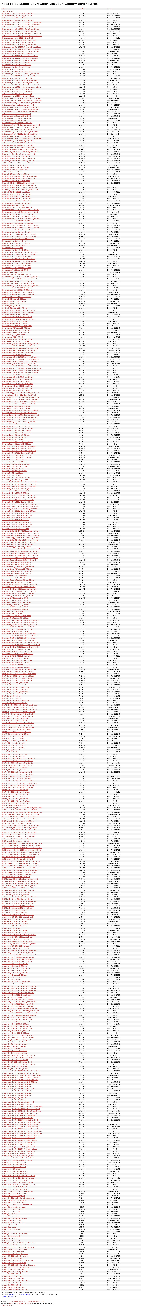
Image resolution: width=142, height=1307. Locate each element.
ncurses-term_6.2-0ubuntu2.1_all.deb (14, 1164)
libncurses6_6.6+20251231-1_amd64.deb (16, 513)
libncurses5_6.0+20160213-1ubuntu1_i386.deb (18, 453)
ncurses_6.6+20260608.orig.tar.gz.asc (15, 1289)
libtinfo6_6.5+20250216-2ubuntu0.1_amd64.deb (18, 781)
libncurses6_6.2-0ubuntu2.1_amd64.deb (16, 464)
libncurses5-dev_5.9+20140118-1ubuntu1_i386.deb (19, 413)
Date (108, 9)
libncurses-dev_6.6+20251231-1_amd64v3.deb (18, 377)
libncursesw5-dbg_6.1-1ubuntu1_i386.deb (16, 547)
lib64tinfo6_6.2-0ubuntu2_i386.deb (14, 303)
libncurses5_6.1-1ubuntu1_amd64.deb (15, 459)
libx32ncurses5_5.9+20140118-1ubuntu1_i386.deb (19, 828)
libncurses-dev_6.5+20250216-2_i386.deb (16, 355)
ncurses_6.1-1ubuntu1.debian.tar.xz (14, 1209)
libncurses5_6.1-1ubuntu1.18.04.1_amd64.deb (18, 455)
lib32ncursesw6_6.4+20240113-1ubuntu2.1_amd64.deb (21, 125)
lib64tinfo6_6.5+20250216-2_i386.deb (15, 314)
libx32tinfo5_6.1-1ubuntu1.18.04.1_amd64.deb (18, 906)
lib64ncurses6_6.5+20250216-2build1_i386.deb (18, 259)
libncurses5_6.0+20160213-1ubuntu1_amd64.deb (19, 451)
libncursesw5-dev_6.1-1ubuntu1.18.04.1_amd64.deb (20, 558)
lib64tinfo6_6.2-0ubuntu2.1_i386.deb (14, 301)
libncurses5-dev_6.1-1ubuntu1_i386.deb (16, 426)
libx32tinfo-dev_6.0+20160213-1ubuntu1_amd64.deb (20, 883)
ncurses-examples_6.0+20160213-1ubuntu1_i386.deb (20, 1077)
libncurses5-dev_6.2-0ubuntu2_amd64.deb (16, 433)
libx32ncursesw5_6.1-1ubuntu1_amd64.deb (17, 874)
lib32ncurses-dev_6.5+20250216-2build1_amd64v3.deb (21, 31)
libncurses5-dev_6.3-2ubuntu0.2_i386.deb (16, 444)
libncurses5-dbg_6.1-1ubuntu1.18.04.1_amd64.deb (19, 401)
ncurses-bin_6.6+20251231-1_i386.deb (15, 1024)
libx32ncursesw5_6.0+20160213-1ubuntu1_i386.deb (20, 868)
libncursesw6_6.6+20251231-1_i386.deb (16, 658)
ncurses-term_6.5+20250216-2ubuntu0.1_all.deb (18, 1184)
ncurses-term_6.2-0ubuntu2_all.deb (14, 1167)
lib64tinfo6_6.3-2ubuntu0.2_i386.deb (14, 308)
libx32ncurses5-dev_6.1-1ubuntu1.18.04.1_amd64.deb (20, 816)
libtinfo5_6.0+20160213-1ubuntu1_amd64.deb (18, 727)
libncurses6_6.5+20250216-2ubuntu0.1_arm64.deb (19, 509)
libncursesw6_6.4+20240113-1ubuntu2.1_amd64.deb (20, 620)
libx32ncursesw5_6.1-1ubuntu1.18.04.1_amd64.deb (19, 870)
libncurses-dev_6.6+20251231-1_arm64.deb (17, 379)
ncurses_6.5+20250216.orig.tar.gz (13, 1269)
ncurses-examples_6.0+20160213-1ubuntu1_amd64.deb (21, 1075)
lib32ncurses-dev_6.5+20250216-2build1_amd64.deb (20, 29)
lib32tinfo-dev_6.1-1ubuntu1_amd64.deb (16, 156)
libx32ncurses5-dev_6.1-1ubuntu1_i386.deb (17, 823)
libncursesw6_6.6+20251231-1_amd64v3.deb (17, 654)
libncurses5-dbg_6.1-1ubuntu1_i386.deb (16, 408)
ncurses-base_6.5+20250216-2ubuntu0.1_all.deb (19, 944)
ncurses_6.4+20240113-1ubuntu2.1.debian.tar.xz (18, 1243)
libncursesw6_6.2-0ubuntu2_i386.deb (15, 609)
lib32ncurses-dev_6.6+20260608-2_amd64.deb (18, 42)
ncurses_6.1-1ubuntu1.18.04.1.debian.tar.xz (17, 1205)
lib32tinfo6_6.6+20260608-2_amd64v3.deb (16, 198)
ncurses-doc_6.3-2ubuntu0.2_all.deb (14, 1053)
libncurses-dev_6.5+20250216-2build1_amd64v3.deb (20, 359)
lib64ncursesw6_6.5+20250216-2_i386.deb (17, 281)
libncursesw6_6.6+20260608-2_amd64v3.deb (17, 662)
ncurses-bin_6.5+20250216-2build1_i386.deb (17, 1006)
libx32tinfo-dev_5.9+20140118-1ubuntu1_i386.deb (19, 881)
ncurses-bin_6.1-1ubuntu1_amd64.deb (15, 964)
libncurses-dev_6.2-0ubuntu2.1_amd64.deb (17, 326)
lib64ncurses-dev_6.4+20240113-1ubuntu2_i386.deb (20, 212)
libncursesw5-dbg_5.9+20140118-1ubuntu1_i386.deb (20, 533)
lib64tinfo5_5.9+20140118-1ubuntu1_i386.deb (18, 292)
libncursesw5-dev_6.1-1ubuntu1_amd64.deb (17, 562)
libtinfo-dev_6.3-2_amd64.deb (12, 696)
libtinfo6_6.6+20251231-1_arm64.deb (15, 794)
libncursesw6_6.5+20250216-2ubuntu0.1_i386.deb (19, 649)
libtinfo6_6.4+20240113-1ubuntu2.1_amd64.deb (18, 758)
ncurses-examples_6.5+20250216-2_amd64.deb (18, 1115)
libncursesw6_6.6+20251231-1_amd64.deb (17, 651)
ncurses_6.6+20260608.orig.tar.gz (13, 1287)
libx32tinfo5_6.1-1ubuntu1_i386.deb (14, 912)
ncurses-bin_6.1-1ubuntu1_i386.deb (14, 966)
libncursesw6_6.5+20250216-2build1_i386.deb (18, 640)
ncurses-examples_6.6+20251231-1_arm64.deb (18, 1142)
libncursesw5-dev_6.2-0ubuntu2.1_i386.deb (17, 569)
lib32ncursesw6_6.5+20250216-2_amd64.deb (17, 129)
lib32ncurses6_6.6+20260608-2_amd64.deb (17, 94)
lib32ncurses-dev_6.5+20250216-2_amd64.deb (18, 27)
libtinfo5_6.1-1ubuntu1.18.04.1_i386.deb (16, 734)
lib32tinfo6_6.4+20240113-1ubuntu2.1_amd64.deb (19, 176)
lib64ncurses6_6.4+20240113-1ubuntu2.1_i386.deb (19, 252)
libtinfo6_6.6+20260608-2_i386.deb (14, 805)
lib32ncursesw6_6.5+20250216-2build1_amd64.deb (20, 132)
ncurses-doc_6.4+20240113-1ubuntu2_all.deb (17, 1057)
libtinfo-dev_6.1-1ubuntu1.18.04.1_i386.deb (17, 680)
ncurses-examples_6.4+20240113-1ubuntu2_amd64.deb (21, 1111)
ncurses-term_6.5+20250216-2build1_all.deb (17, 1182)
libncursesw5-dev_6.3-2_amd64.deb (14, 575)
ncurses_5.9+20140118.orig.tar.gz (13, 1196)
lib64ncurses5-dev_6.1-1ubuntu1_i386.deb (16, 232)
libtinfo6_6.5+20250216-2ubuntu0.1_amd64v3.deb (19, 783)
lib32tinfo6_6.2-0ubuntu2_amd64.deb (15, 169)
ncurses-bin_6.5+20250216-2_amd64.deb (16, 995)
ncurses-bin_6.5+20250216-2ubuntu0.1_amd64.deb (19, 1008)
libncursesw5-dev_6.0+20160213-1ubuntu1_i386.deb (20, 555)
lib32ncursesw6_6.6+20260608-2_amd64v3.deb (18, 147)
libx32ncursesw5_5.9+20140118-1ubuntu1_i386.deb (20, 863)
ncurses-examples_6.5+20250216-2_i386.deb (17, 1118)
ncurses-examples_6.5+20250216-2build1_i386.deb (20, 1126)
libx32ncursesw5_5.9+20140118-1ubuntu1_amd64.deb (21, 861)
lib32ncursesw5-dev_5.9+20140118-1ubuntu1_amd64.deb (22, 98)
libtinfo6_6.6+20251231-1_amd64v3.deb (16, 792)
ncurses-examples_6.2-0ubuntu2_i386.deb (16, 1095)
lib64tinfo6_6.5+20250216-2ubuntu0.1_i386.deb (18, 319)
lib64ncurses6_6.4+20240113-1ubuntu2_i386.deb (19, 254)
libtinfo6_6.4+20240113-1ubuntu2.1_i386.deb (17, 761)
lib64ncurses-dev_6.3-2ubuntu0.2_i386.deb (17, 207)
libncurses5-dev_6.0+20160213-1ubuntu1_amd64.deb (20, 415)
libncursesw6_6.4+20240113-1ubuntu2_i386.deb (18, 627)
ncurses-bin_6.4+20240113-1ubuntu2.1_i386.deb (19, 988)
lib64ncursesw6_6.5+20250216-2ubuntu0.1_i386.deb (20, 286)
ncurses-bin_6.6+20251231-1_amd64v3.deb (17, 1019)
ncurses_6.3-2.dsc (8, 1231)
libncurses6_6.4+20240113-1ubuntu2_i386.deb (18, 489)
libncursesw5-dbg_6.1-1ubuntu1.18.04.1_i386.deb (19, 542)
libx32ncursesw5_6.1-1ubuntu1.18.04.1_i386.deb (19, 872)
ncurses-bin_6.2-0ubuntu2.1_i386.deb (15, 970)
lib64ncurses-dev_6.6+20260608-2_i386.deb (17, 223)
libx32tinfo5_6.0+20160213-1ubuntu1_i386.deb (18, 903)
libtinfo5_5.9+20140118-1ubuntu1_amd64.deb (18, 723)
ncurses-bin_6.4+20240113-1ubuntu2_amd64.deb (19, 990)
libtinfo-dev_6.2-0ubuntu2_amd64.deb (15, 692)
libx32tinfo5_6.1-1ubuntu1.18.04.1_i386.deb (17, 908)
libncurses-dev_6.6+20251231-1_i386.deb (16, 381)
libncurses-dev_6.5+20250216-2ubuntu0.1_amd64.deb (21, 366)
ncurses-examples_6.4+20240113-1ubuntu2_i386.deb (20, 1113)
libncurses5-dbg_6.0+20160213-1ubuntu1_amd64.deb (20, 397)
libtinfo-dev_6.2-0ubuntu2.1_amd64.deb (15, 687)
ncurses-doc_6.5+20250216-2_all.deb (15, 1060)
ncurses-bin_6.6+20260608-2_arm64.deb (16, 1031)
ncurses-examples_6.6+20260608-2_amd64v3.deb (19, 1149)
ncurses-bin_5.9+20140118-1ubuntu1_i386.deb (18, 953)
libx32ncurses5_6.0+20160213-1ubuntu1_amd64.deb (20, 830)
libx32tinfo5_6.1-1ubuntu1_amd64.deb (15, 910)
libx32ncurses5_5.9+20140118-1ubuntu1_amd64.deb (20, 825)
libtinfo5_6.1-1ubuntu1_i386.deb (13, 738)
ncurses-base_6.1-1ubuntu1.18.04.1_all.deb (17, 919)
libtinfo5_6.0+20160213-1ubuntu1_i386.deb (17, 729)
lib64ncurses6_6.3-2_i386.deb (12, 248)
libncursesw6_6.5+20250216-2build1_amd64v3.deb (20, 636)
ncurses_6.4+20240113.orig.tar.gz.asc (15, 1254)
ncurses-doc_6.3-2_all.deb (11, 1048)
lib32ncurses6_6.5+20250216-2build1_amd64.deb (19, 80)
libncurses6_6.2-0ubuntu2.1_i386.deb (15, 466)
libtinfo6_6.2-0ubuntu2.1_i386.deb (13, 743)
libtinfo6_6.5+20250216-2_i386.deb (14, 770)
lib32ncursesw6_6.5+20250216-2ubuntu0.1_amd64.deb (21, 136)
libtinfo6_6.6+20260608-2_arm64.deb (15, 803)
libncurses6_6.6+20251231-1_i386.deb (15, 520)
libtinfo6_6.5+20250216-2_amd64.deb (15, 767)
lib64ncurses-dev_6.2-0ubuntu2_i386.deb (16, 203)
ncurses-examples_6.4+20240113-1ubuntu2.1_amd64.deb (22, 1106)
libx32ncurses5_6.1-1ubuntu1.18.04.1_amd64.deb (19, 834)
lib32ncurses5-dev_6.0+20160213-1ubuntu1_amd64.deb (21, 49)
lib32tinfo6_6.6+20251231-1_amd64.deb (16, 192)
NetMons (10, 1305)
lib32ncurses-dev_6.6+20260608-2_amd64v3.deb (19, 45)
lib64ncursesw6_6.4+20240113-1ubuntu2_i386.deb (19, 279)
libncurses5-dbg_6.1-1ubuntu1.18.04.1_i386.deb (18, 404)
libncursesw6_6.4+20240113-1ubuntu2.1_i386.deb (19, 622)
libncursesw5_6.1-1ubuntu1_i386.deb (15, 600)
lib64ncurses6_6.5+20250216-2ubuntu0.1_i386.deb (19, 261)
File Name (5, 9)
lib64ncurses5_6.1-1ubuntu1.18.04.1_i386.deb (18, 239)
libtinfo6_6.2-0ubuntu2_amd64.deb (14, 745)
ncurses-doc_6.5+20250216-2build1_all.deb (17, 1062)
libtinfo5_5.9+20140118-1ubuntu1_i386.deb (17, 725)
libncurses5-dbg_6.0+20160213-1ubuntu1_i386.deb (19, 399)
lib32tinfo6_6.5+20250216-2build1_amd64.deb (18, 183)
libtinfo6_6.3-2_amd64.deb (11, 750)
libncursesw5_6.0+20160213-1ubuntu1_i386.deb (19, 591)
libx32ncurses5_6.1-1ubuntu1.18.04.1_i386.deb (18, 836)
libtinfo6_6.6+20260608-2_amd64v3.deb (16, 801)
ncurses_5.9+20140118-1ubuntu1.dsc (15, 1193)
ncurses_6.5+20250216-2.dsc (12, 1258)
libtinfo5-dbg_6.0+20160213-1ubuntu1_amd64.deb (19, 709)
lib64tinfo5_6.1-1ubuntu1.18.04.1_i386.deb (16, 297)
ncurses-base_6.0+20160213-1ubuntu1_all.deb (18, 917)
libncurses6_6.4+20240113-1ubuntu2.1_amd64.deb (19, 482)
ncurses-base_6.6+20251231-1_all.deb (15, 946)
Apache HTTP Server (23, 1303)
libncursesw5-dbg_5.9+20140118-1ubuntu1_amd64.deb (21, 531)
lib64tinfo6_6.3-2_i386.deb (11, 306)
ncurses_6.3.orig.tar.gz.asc (11, 1240)
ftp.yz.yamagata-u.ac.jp (36, 1301)
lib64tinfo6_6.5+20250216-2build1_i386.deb (17, 317)
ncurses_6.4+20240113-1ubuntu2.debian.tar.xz (18, 1247)
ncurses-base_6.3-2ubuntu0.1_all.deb (15, 930)
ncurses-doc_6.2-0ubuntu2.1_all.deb (14, 1044)
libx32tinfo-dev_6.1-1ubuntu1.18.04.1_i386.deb (18, 890)
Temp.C (3, 1305)
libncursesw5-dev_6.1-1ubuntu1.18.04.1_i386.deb (19, 560)
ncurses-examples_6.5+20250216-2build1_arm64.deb (20, 1124)
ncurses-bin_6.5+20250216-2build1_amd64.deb (18, 999)
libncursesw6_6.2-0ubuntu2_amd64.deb (15, 607)
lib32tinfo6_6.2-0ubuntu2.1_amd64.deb (15, 167)
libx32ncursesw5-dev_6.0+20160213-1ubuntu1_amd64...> (22, 848)
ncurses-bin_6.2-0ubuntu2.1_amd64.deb (16, 968)
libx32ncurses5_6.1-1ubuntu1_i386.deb (15, 841)
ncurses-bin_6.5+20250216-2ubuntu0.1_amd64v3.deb (20, 1011)
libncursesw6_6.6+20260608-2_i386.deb (16, 667)
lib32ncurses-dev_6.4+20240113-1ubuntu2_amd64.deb (21, 24)
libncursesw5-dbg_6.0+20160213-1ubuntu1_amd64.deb (21, 535)
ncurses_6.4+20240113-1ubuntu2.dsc (15, 1249)
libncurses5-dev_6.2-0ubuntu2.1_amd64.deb (17, 428)
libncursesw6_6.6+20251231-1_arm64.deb (16, 656)
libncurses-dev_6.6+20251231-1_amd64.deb (17, 375)
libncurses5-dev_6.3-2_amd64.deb (14, 437)
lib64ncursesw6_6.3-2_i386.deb (13, 272)
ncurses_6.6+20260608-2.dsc (12, 1285)
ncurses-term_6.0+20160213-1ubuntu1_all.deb (18, 1158)
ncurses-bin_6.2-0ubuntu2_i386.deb (14, 975)
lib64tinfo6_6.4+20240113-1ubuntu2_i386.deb (18, 312)
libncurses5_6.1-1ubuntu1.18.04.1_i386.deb (17, 457)
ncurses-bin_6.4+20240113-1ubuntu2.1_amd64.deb (19, 986)
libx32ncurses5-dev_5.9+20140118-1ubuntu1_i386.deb (21, 810)
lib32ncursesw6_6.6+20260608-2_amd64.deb (17, 145)
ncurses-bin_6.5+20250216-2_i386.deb (15, 997)
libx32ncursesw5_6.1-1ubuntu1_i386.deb (16, 877)
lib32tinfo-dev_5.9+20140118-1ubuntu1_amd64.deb (19, 149)
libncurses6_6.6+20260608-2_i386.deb (15, 529)
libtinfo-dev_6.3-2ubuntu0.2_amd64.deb (15, 700)
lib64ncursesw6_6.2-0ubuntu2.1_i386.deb (16, 268)
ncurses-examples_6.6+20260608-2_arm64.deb (18, 1151)
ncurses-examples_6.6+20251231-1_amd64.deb (18, 1138)
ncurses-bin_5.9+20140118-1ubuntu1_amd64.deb (19, 950)
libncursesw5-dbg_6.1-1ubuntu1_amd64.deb (17, 544)
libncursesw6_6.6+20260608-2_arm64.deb (16, 665)
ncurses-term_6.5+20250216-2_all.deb (15, 1180)
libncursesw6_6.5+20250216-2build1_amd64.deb (19, 633)
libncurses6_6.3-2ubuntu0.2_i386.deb (15, 480)
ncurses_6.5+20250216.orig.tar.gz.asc (15, 1272)
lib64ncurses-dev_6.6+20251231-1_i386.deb (17, 221)
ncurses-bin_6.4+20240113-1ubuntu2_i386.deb (18, 993)
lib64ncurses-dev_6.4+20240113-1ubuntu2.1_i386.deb (20, 210)
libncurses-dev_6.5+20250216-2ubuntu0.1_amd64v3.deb (21, 368)
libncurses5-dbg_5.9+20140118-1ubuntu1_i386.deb (19, 395)
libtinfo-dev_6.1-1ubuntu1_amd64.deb (15, 683)
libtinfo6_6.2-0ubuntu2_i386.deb (13, 747)
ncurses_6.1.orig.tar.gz (9, 1214)
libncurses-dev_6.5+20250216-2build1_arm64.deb (19, 361)
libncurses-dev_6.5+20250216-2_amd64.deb (17, 352)
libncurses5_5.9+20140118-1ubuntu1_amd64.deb (19, 446)
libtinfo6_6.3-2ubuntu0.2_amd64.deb (14, 754)
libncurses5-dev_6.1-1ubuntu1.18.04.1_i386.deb (18, 422)
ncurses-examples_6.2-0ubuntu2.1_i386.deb (17, 1091)
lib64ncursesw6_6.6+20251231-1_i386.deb (17, 288)
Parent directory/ (7, 11)
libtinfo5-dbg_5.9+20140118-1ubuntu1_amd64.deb (19, 705)
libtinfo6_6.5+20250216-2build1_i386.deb (16, 778)
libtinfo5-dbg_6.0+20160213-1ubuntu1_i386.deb (18, 712)
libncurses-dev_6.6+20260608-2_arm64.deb (17, 388)
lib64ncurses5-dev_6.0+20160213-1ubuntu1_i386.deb (20, 227)
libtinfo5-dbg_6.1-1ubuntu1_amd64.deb (15, 718)
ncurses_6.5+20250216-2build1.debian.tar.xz (17, 1260)
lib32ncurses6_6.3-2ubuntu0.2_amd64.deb (16, 71)
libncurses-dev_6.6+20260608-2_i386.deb (16, 390)
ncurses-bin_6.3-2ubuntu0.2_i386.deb (15, 984)
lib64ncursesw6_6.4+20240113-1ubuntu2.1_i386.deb (20, 277)
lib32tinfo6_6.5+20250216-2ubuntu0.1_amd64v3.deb (20, 190)
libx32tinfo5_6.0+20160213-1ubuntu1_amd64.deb (19, 901)
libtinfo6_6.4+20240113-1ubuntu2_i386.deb (17, 765)
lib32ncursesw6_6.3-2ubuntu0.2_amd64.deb (17, 123)
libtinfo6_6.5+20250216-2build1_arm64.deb (17, 776)
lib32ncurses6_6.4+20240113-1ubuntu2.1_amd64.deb (20, 74)
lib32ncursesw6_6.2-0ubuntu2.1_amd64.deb (17, 116)
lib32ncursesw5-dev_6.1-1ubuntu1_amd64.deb (18, 105)
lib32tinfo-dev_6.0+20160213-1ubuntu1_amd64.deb (19, 152)
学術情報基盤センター (20, 1301)
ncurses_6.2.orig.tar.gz (9, 1227)
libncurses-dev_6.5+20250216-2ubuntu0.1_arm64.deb (20, 370)
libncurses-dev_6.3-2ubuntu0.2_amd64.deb (17, 339)
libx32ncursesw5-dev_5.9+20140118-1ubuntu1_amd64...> (22, 843)
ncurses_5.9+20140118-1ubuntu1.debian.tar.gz (18, 1191)
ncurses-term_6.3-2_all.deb (11, 1169)
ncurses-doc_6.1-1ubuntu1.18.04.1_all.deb (16, 1040)
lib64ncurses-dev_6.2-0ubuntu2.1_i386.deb (17, 201)
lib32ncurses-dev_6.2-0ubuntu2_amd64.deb (17, 16)
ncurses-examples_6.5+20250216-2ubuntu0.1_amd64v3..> (22, 1131)
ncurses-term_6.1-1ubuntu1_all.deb (14, 1162)
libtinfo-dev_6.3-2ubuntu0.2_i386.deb (14, 703)
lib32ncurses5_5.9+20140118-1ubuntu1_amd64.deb (20, 56)
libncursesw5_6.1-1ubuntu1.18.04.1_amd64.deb (18, 593)
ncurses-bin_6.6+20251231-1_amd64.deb (16, 1017)
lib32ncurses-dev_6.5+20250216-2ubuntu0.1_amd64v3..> (22, 36)
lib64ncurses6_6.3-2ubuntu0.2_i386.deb (16, 250)
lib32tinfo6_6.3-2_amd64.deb (12, 172)
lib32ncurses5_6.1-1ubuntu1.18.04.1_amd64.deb (19, 60)
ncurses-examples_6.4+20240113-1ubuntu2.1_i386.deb (21, 1109)
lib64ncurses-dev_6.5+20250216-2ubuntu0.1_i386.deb (21, 219)
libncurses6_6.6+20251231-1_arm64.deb (16, 517)
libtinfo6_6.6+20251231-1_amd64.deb (15, 790)
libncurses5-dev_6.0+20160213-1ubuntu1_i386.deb (19, 417)
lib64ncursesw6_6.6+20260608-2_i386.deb (17, 290)
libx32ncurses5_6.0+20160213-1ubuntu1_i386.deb (19, 832)
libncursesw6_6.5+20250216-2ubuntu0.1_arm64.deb (20, 647)
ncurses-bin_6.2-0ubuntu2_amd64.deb (15, 973)
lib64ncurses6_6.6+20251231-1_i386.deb (16, 263)
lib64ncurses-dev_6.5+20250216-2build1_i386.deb (19, 216)
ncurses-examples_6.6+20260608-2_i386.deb (17, 1153)
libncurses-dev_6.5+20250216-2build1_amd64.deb (19, 357)
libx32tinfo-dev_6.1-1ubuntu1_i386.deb (15, 895)
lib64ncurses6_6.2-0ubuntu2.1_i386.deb (16, 243)
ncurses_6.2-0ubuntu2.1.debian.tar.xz (15, 1218)
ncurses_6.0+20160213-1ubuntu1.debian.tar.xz (18, 1198)
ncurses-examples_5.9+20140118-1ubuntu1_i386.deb (20, 1073)
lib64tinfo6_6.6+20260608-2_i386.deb (15, 323)
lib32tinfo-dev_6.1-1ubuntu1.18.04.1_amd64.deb (18, 154)
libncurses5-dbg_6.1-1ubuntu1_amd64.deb (16, 406)
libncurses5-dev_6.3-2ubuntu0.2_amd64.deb (17, 442)
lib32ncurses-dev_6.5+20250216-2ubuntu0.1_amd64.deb (21, 33)
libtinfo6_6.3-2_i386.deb (10, 752)
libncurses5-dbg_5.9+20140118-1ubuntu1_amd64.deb (20, 393)
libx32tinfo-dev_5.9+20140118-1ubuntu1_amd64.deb (20, 879)
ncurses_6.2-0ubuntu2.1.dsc (11, 1220)
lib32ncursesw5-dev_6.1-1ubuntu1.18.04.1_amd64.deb (21, 103)
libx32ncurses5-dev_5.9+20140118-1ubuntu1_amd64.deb (22, 808)
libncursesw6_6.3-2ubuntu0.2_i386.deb (15, 618)
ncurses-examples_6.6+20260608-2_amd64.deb (18, 1147)
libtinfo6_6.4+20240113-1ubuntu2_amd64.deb (18, 763)
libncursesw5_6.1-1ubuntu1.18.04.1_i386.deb (17, 596)
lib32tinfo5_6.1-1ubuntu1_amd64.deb (15, 165)
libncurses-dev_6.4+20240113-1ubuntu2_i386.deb (19, 350)
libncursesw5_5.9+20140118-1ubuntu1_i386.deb (18, 587)
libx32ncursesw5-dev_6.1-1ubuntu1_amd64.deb (18, 857)
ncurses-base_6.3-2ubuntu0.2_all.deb (15, 932)
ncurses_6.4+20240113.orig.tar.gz (13, 1251)
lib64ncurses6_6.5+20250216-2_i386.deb (16, 256)
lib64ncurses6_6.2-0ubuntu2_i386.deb (15, 245)
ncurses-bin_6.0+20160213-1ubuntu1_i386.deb (18, 957)
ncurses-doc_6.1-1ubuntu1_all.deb (14, 1042)
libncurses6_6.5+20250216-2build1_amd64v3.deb (19, 497)
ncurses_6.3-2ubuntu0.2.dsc (11, 1236)
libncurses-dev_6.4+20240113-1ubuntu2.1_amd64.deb (20, 344)
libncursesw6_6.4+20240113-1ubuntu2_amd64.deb (19, 625)
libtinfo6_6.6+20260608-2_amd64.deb (15, 799)
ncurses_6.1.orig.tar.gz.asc (11, 1216)
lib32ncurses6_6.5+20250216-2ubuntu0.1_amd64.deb (20, 85)
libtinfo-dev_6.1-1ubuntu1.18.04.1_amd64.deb (17, 678)
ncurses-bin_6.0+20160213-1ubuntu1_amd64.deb (19, 955)
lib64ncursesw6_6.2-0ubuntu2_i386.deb (15, 270)
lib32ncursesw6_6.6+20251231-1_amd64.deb (17, 141)
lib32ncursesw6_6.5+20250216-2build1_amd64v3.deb (20, 134)
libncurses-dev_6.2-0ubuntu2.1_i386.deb (16, 328)
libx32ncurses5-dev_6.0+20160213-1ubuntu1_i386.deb (21, 814)
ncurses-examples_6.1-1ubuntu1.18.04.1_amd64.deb (20, 1080)
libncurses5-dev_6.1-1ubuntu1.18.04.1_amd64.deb (19, 419)
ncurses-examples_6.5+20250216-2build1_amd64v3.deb (21, 1122)
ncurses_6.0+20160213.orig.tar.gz (13, 1202)
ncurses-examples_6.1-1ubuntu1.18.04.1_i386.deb (19, 1082)
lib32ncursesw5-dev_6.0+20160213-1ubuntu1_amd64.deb (22, 100)
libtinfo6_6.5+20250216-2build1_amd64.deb (17, 772)
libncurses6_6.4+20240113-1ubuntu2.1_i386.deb (19, 484)
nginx (11, 1303)
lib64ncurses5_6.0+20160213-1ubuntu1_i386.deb (19, 236)
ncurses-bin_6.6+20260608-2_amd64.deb (16, 1026)
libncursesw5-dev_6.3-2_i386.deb (13, 578)
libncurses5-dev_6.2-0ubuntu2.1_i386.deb (16, 430)
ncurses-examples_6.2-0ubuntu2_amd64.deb (17, 1093)
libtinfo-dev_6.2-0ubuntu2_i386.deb (14, 694)
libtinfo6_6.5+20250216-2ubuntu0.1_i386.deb (17, 787)
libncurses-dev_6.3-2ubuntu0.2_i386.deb (16, 341)
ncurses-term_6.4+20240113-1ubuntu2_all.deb (18, 1178)
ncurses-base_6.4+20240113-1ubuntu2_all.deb (18, 937)
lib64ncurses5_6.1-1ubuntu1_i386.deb (15, 241)
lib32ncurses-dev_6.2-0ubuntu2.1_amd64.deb (17, 13)
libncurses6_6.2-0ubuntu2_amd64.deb (15, 468)
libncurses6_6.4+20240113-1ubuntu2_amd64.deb (19, 486)
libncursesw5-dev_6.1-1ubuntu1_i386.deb (16, 564)
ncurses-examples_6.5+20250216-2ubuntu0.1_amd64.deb (22, 1129)
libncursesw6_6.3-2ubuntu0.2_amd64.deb (16, 616)
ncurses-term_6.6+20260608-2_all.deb (15, 1189)
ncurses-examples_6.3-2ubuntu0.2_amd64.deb (18, 1102)
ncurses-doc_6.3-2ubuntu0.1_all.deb (14, 1051)
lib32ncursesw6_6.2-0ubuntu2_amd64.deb (16, 118)
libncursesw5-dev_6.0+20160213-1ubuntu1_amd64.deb (21, 553)
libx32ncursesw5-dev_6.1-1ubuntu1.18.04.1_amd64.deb (21, 852)
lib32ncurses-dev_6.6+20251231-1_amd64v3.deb (19, 40)
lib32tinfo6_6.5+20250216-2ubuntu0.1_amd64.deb (19, 187)
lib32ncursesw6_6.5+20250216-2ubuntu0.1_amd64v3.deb (22, 138)
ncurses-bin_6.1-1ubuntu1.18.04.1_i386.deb (17, 961)
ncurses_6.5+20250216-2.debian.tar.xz (15, 1256)
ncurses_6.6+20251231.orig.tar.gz (13, 1278)
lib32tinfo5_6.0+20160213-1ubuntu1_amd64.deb (18, 161)
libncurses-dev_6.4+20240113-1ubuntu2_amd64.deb (20, 348)
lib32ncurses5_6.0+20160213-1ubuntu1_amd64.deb (20, 58)
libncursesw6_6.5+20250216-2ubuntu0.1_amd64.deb (20, 642)
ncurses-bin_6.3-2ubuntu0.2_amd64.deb (16, 981)
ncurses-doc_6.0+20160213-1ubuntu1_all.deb (18, 1037)
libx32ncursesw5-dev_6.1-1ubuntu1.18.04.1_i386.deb (20, 854)
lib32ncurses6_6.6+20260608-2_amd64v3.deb (18, 96)
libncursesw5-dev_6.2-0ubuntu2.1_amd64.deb (18, 567)
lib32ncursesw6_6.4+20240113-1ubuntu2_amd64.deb (20, 127)
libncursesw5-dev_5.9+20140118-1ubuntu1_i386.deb (20, 551)
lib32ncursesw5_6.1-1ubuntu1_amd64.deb (16, 114)
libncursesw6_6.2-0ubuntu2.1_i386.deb (15, 605)
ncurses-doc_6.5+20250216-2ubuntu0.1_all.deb (18, 1064)
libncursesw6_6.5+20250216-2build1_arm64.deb (19, 638)
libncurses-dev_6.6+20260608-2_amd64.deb (17, 384)
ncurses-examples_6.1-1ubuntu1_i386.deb (16, 1086)
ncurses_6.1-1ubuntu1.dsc (11, 1211)
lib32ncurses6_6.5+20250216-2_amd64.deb (17, 78)
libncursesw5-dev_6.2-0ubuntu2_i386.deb (16, 573)
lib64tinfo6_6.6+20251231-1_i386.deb (15, 321)
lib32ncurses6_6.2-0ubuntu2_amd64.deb (16, 67)
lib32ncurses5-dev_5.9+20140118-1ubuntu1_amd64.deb (21, 47)
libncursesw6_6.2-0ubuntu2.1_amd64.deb (16, 602)
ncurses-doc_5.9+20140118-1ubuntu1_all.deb (17, 1035)
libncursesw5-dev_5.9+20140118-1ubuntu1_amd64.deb (21, 549)
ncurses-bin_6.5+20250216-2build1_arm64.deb (18, 1004)
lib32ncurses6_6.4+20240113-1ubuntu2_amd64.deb (20, 76)
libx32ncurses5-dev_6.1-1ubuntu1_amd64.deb (18, 821)
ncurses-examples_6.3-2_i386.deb (14, 1100)
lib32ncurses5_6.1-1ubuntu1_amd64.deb (16, 62)
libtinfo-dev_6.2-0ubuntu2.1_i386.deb (14, 689)
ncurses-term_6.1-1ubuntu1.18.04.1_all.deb (17, 1160)
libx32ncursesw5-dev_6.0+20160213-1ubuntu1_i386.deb (21, 850)
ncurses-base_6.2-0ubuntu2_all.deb (14, 926)
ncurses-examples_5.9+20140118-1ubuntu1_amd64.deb (21, 1071)
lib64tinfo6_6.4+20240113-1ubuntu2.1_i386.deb (18, 310)
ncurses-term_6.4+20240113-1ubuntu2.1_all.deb (18, 1176)
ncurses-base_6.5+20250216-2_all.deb (15, 939)
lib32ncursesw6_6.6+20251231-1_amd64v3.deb (18, 143)
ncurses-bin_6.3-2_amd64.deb (12, 977)
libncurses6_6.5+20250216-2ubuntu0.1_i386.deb (19, 511)
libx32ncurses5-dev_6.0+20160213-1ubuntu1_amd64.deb (22, 812)
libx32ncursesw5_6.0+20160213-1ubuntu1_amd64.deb (21, 865)
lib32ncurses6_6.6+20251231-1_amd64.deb (17, 89)
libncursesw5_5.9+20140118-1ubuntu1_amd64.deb (19, 584)
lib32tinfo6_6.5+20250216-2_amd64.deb (16, 181)
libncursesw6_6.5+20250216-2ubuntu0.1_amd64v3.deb (21, 645)
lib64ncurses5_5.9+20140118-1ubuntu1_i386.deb (19, 234)
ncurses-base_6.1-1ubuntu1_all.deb (14, 921)
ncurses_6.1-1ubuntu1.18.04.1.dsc (14, 1207)
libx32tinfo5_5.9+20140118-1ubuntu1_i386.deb (18, 899)
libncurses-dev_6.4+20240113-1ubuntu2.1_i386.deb (20, 346)
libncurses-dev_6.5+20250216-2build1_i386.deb (18, 364)
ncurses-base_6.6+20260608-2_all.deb (15, 948)
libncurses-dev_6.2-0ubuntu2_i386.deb (15, 332)
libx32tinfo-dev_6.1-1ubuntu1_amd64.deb (16, 892)
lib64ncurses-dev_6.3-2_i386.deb (13, 205)
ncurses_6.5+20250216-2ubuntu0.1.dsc (15, 1267)
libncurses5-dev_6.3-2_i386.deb (13, 439)
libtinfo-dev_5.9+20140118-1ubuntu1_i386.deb (18, 671)
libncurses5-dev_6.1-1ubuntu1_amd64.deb (16, 424)
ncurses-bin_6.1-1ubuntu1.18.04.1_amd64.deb (18, 959)
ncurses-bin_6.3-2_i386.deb (11, 979)
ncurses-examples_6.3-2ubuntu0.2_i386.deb (17, 1104)
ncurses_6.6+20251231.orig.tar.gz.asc (15, 1280)
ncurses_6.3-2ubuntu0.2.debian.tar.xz (15, 1234)
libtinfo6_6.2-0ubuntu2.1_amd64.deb (14, 741)
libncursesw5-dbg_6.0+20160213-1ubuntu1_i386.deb (20, 538)
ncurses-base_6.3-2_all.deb (11, 928)
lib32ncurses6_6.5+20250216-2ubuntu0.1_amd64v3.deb (21, 87)
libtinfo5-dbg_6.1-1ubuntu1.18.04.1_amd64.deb (18, 714)
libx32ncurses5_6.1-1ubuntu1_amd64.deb (16, 839)
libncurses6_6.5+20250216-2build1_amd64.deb (18, 495)
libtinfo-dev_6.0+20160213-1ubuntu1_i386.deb (18, 676)
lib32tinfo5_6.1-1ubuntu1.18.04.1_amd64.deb (17, 163)
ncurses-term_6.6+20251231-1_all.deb (15, 1187)
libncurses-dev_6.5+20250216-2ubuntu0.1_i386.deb (20, 372)
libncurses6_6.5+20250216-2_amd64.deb (16, 491)
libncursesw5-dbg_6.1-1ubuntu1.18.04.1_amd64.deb (20, 540)
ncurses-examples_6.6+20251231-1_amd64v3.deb (19, 1140)
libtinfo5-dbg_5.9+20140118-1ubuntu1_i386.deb (18, 707)
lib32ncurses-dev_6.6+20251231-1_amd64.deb (18, 38)
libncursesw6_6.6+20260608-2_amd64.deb (17, 660)
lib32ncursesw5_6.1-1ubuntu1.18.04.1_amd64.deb (19, 111)
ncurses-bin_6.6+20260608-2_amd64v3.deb (17, 1028)
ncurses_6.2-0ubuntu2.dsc (11, 1225)
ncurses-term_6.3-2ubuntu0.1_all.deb (14, 1171)
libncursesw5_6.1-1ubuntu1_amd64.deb (15, 598)
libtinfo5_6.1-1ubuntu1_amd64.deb (14, 736)
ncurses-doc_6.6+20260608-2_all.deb (15, 1069)
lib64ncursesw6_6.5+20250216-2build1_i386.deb (19, 283)
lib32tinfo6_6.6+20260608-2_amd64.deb (16, 196)
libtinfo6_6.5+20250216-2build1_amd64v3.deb (18, 774)
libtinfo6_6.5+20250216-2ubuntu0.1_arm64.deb (18, 785)
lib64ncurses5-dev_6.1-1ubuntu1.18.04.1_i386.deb (19, 230)
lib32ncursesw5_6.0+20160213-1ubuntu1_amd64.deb (20, 109)
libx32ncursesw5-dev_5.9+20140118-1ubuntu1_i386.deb (21, 845)
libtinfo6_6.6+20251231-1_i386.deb (14, 796)
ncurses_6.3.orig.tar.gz (9, 1238)
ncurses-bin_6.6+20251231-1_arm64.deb (16, 1022)
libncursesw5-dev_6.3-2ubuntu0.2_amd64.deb (18, 580)
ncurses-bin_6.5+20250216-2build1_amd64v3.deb (19, 1002)
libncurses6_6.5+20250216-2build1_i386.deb (17, 502)
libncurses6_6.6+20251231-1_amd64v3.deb (17, 515)
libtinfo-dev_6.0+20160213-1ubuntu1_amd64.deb (19, 674)
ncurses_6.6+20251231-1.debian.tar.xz (15, 1274)
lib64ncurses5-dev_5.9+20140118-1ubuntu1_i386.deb (20, 225)
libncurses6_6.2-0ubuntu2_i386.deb (14, 471)
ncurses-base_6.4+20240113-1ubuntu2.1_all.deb (19, 935)
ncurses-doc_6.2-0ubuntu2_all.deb (14, 1046)
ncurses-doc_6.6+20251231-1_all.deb (15, 1066)
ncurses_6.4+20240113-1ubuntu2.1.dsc (15, 1245)
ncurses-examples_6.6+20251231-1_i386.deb (17, 1144)
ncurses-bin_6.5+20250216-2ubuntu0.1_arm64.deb (19, 1013)
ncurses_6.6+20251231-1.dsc (12, 1276)
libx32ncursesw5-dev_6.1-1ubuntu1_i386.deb (17, 859)
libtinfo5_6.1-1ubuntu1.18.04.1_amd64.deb (16, 732)
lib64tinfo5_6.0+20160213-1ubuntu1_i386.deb (18, 294)
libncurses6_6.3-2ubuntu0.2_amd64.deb (16, 477)
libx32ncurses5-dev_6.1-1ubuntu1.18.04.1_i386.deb (20, 819)
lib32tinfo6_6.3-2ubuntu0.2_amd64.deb (15, 174)
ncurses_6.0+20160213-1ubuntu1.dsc (15, 1200)
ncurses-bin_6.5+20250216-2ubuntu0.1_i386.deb (19, 1015)
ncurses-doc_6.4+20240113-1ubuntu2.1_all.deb (18, 1055)
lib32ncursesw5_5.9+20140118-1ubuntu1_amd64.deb (20, 107)
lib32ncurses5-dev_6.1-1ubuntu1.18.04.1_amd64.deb (20, 51)
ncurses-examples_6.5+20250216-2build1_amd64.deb (20, 1120)
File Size (82, 9)
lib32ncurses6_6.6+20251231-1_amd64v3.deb (18, 91)
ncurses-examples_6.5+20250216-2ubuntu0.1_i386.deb (21, 1135)
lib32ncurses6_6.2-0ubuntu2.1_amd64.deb (16, 65)
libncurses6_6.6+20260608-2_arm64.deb (16, 526)
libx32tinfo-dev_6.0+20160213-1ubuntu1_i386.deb (19, 886)
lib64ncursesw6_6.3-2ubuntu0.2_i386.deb (16, 274)
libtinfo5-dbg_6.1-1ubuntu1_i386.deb (14, 720)
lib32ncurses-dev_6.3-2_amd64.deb (14, 18)
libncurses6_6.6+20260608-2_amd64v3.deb (17, 524)
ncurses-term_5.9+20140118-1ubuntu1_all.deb (18, 1156)
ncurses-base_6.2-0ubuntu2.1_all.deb (15, 923)
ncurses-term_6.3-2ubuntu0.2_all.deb (14, 1173)
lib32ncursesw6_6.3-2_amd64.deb (14, 120)
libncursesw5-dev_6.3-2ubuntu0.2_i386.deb (17, 582)
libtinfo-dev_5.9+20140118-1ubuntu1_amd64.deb (19, 669)
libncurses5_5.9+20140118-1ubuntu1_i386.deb (18, 448)
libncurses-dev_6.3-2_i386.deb (12, 337)
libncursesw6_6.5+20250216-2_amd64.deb (17, 629)
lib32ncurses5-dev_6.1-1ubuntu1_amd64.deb (17, 53)
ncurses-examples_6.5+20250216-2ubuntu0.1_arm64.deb (22, 1133)
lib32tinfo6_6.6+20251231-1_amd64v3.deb (16, 194)
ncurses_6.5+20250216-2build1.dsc (14, 1263)
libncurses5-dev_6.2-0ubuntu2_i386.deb (16, 435)
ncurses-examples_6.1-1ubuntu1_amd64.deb (17, 1084)
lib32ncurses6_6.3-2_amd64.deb (13, 69)
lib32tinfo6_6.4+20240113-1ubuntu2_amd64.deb (18, 178)
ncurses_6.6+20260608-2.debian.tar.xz (15, 1283)
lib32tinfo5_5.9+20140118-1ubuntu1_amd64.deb (18, 158)
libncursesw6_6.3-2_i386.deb (12, 613)
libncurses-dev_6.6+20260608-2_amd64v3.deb (18, 386)
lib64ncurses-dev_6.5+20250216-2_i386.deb (17, 214)
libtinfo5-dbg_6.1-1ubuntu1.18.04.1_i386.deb (17, 716)
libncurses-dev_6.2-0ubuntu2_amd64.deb (16, 330)
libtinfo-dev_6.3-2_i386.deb (11, 698)
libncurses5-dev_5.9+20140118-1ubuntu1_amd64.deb (20, 410)
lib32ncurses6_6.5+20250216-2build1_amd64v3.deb (20, 83)
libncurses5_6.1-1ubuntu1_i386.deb (14, 462)
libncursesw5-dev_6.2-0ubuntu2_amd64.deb (17, 571)
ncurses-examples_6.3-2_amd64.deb (14, 1098)
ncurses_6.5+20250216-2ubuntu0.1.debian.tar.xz (18, 1265)
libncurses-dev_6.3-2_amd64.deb (13, 335)
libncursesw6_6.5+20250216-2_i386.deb (16, 631)
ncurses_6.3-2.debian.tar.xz (11, 1229)
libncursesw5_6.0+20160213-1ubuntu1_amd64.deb (19, 589)
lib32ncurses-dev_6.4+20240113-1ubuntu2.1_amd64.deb (21, 22)
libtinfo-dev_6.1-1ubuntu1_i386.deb (14, 685)
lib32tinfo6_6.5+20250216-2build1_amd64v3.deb (19, 185)
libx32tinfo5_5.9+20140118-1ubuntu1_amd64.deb (19, 897)
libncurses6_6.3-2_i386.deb (11, 475)
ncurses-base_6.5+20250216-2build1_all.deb (17, 941)
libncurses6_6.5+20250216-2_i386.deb (15, 493)
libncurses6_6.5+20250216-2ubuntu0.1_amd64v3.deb (20, 506)
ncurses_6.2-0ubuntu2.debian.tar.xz (14, 1222)
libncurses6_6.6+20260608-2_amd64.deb (16, 522)
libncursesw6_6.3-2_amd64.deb (13, 611)
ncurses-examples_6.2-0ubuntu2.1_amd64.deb (18, 1089)
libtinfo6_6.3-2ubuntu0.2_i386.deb (13, 756)
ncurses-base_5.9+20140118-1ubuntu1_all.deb (18, 915)
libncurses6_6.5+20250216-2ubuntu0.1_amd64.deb (19, 504)
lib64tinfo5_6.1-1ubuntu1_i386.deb (14, 299)
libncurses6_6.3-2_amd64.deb (12, 473)
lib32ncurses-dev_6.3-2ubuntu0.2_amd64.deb (17, 20)
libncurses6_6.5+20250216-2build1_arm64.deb (18, 500)
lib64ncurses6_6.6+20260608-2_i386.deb (16, 265)
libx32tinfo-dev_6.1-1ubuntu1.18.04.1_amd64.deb (19, 888)
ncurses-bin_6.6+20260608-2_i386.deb (15, 1033)
